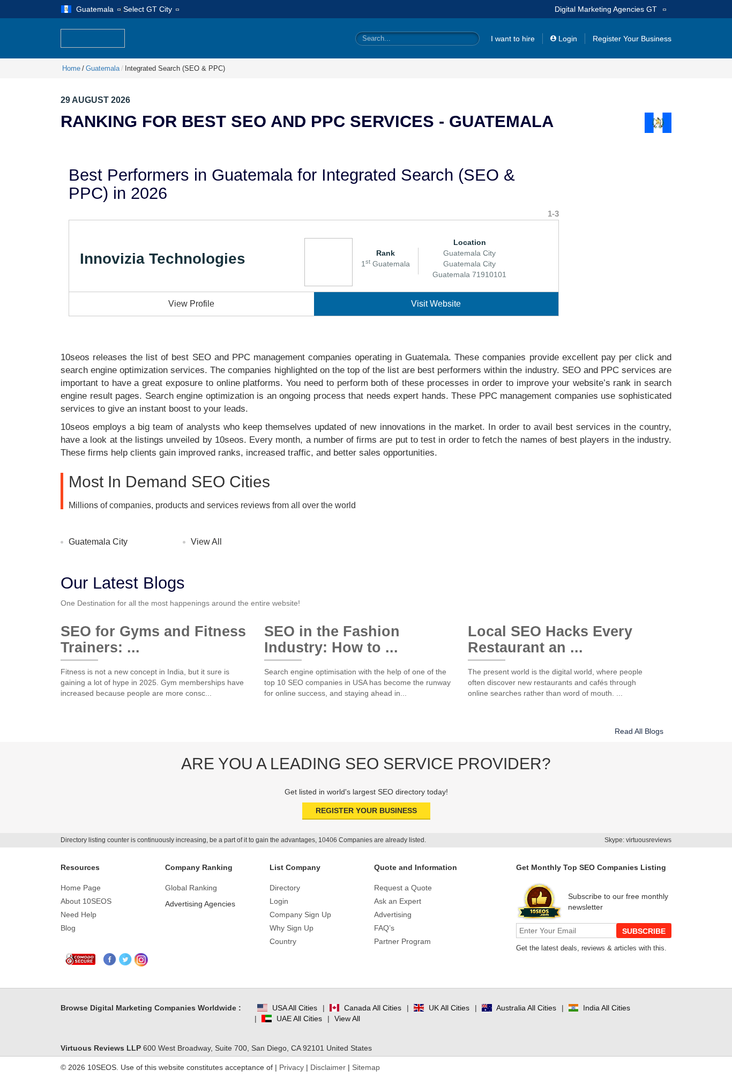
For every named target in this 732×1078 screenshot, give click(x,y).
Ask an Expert (397, 901)
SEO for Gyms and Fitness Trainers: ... (153, 635)
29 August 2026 (95, 100)
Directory (285, 887)
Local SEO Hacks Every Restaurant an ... (550, 635)
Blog (68, 928)
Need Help (78, 914)
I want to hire (513, 38)
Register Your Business (632, 38)
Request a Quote (403, 887)
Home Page (81, 887)
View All (206, 541)
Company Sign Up (300, 914)
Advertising (393, 914)
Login (567, 38)
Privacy (291, 1067)
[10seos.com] (93, 38)
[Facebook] (110, 960)
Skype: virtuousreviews (637, 840)
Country (283, 941)
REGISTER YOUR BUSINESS (366, 810)
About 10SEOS (86, 901)
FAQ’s (384, 928)
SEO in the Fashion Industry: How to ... (332, 635)
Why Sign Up (291, 928)
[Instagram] (141, 960)
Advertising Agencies (200, 903)
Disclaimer (328, 1067)
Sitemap (366, 1067)
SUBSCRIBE (644, 931)
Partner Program (402, 941)
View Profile (191, 303)
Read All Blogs (639, 731)
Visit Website (436, 303)
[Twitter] (125, 960)
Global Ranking (191, 887)
